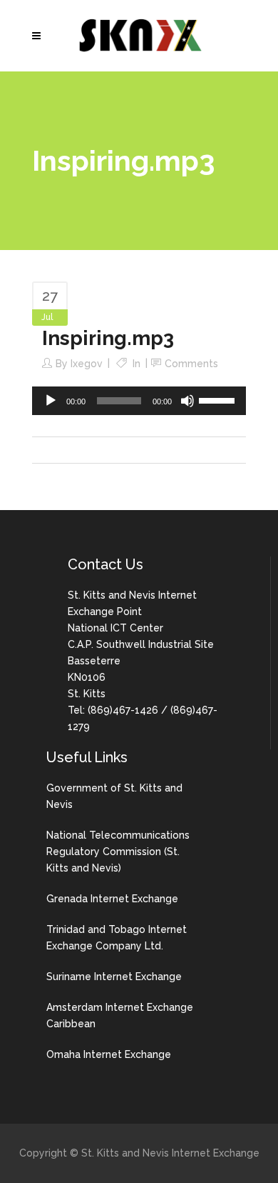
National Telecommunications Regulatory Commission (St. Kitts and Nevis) (118, 851)
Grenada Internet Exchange (112, 898)
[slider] (219, 399)
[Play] (50, 401)
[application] (139, 400)
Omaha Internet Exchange (108, 1054)
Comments (191, 363)
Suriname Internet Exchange (114, 976)
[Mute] (187, 401)
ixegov (87, 363)
